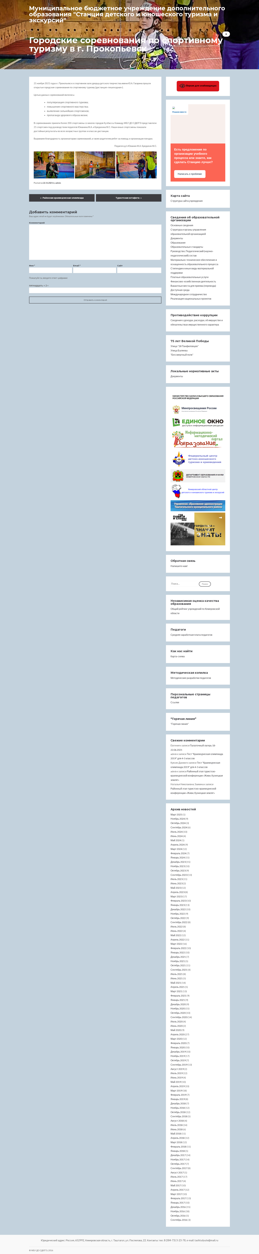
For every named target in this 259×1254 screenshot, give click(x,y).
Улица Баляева (179, 350)
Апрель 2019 (178, 1086)
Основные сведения (182, 225)
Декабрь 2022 (178, 909)
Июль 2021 (177, 974)
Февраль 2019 (178, 1094)
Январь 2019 (178, 1099)
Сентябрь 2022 (179, 922)
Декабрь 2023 (178, 861)
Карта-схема (178, 656)
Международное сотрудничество (189, 294)
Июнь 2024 (177, 836)
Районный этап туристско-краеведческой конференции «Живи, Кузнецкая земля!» (197, 775)
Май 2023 (176, 887)
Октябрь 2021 (178, 965)
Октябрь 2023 (178, 870)
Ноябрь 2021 (178, 961)
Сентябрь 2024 (179, 827)
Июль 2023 (177, 879)
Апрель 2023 (178, 892)
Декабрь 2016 (178, 1206)
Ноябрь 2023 (178, 866)
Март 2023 (176, 896)
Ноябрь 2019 (178, 1055)
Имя (32, 265)
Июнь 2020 (177, 1025)
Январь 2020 (178, 1047)
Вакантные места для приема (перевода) (193, 285)
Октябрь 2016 (178, 1215)
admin (58, 183)
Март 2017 (176, 1194)
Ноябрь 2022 (178, 913)
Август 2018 (177, 1120)
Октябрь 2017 (178, 1163)
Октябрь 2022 (178, 918)
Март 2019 (176, 1090)
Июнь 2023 (177, 883)
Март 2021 (176, 991)
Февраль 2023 (178, 900)
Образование (178, 242)
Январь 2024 (178, 857)
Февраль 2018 (178, 1146)
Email (76, 265)
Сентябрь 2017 (179, 1168)
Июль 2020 (177, 1021)
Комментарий (37, 223)
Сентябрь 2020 (179, 1017)
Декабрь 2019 (178, 1051)
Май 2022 (176, 935)
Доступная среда (180, 289)
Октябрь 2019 (178, 1060)
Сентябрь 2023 (179, 874)
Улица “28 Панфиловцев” (185, 346)
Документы (177, 238)
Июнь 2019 (177, 1077)
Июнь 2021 (177, 978)
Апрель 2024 (178, 844)
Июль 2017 (177, 1176)
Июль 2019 (177, 1073)
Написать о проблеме (190, 174)
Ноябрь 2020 (178, 1008)
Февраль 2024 (178, 853)
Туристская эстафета (129, 198)
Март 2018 (176, 1142)
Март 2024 (176, 848)
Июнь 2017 (177, 1181)
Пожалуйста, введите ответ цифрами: (48, 278)
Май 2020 (176, 1030)
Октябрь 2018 (178, 1112)
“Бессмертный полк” (182, 354)
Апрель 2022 (178, 939)
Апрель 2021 (178, 986)
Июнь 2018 (177, 1129)
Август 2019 (177, 1069)
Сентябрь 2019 (179, 1064)
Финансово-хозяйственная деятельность (193, 281)
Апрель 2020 (178, 1034)
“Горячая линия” (180, 723)
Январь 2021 (178, 999)
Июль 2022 (177, 926)
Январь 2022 (178, 952)
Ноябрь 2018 (178, 1107)
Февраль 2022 (178, 948)
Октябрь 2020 (178, 1012)
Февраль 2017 (178, 1198)
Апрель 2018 (178, 1137)
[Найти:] (185, 583)
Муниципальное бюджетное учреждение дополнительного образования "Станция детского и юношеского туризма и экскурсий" (127, 14)
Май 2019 (176, 1081)
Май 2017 (176, 1185)
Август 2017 (177, 1172)
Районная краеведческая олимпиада (61, 198)
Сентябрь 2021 (179, 969)
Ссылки (175, 702)
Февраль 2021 (178, 995)
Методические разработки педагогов (191, 677)
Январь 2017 (178, 1202)
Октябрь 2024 (178, 823)
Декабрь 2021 (178, 956)
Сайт (120, 265)
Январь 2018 (178, 1150)
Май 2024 (176, 840)
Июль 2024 (177, 831)
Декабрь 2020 (178, 1004)
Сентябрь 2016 (179, 1219)
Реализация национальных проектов (191, 298)
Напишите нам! (179, 566)
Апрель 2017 (178, 1189)
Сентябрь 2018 (179, 1116)
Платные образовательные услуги (189, 277)
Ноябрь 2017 (178, 1159)
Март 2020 (176, 1038)
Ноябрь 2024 (178, 818)
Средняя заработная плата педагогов (191, 634)
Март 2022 (176, 943)
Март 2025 (176, 814)
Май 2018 (176, 1133)
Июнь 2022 (177, 930)
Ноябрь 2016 (178, 1211)
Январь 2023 (178, 905)
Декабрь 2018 (178, 1103)
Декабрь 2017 (178, 1155)
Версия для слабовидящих (201, 85)
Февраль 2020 (178, 1043)
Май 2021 (176, 982)
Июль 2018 (177, 1125)
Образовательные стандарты (187, 246)
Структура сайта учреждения (187, 200)
